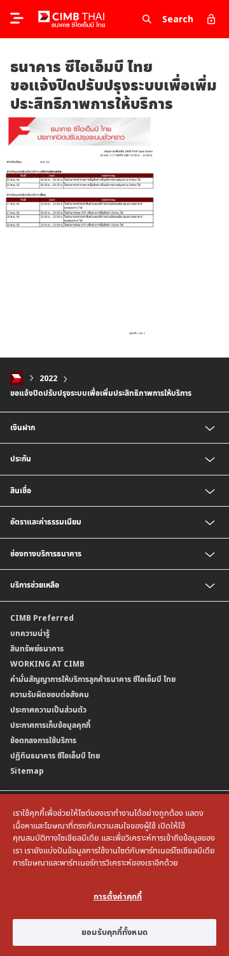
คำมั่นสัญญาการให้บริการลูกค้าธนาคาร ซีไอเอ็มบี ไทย (93, 679)
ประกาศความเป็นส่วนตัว (48, 709)
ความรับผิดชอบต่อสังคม (49, 694)
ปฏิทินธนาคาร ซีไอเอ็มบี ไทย (55, 755)
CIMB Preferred (42, 617)
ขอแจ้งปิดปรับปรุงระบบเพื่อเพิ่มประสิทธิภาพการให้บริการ (100, 392)
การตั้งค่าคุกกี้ (118, 896)
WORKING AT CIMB (47, 663)
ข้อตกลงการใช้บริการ (43, 740)
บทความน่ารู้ (30, 633)
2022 (48, 378)
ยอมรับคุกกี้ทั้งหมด (114, 932)
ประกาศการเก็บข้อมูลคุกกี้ (50, 725)
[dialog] (114, 875)
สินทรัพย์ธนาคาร (37, 648)
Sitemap (27, 770)
